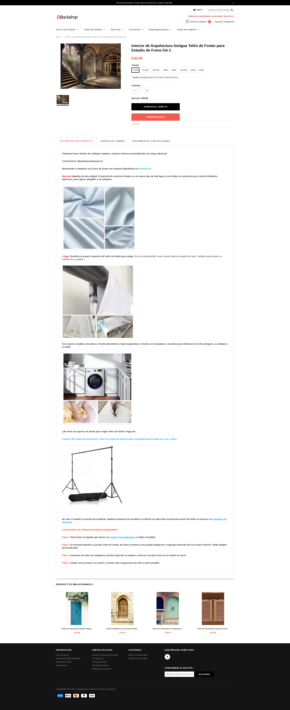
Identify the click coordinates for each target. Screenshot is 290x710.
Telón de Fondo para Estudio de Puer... (213, 629)
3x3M (193, 70)
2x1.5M (145, 70)
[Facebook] (167, 657)
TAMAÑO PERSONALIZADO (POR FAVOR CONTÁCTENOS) (155, 77)
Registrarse (229, 22)
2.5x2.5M (183, 70)
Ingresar (218, 22)
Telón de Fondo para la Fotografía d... (167, 629)
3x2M (174, 70)
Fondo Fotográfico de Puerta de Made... (122, 629)
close (233, 2)
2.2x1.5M (155, 70)
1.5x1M (135, 70)
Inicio (58, 37)
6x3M (201, 70)
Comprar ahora (155, 117)
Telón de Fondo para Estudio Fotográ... (77, 629)
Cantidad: (136, 86)
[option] (90, 66)
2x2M (165, 70)
